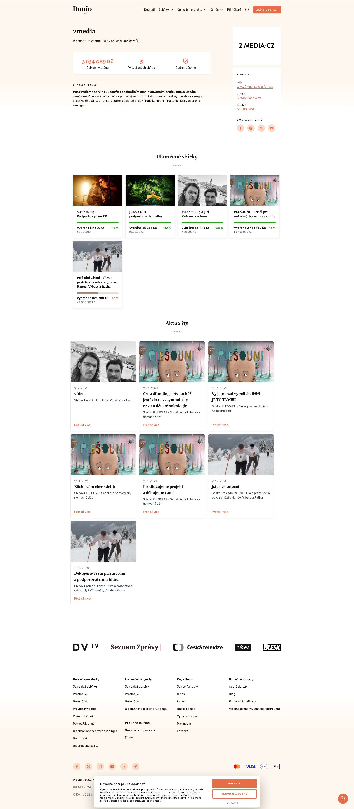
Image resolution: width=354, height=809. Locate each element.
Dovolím (234, 783)
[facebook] (240, 128)
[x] (261, 128)
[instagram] (251, 128)
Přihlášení (234, 9)
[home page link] (82, 10)
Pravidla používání (85, 779)
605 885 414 (245, 109)
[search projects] (247, 9)
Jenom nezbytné (234, 794)
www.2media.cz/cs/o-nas (255, 86)
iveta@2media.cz (249, 98)
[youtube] (271, 128)
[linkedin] (124, 766)
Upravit (233, 803)
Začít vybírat (267, 9)
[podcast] (135, 766)
